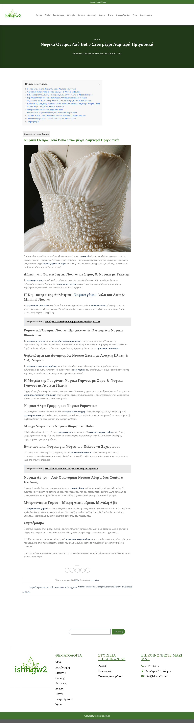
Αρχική (39, 15)
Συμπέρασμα (33, 121)
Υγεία (135, 15)
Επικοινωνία (146, 15)
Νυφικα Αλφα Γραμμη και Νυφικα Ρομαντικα (45, 107)
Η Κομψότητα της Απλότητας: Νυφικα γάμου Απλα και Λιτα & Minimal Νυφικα (59, 95)
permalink (95, 580)
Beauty (102, 15)
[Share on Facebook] (67, 570)
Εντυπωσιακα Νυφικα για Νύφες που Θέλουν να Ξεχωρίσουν (52, 113)
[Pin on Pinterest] (82, 570)
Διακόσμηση (58, 15)
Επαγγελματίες (123, 15)
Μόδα (47, 15)
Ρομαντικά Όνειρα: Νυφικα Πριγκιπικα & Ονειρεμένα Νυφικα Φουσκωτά (57, 98)
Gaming (81, 15)
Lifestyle (71, 15)
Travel (110, 15)
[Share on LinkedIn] (87, 570)
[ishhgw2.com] (16, 14)
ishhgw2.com (115, 54)
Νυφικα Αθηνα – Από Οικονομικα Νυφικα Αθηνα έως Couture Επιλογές (57, 116)
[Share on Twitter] (72, 570)
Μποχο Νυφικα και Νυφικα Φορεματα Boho (45, 110)
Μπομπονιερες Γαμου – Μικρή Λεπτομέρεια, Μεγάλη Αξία (52, 118)
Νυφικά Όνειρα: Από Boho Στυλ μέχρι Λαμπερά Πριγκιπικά (51, 89)
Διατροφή (91, 15)
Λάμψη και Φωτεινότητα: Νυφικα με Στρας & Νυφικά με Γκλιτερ (54, 92)
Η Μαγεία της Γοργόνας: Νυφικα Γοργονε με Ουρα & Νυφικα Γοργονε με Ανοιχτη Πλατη (63, 104)
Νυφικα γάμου (85, 295)
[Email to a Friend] (77, 570)
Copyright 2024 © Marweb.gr (97, 716)
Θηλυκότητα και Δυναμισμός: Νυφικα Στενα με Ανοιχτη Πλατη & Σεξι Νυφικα (59, 101)
